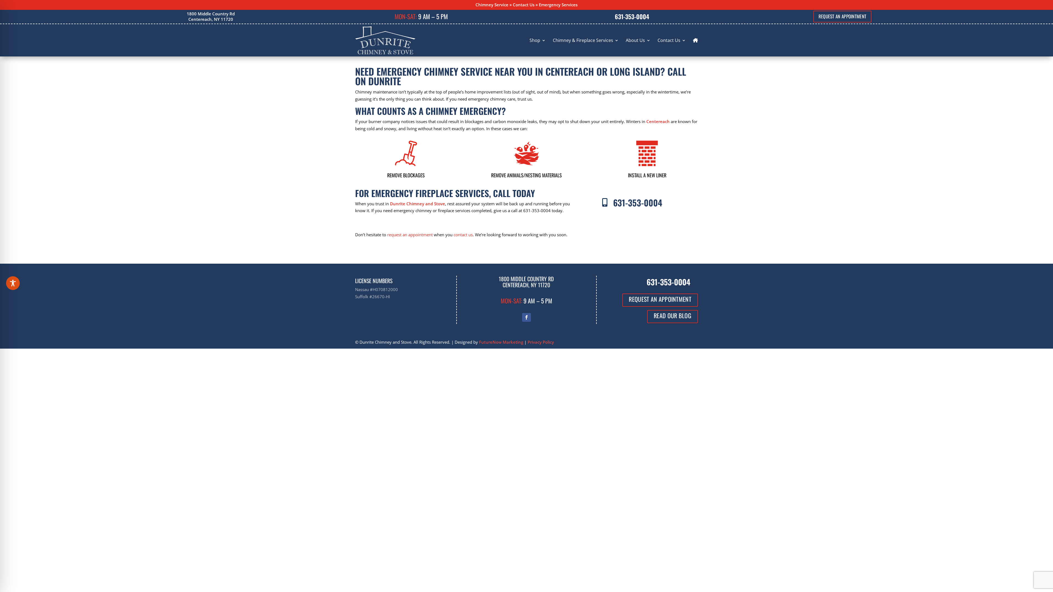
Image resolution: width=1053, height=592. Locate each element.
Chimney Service (491, 4)
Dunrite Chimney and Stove (417, 203)
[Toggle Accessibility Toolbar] (12, 283)
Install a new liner (647, 175)
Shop (535, 40)
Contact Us (523, 4)
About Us (635, 40)
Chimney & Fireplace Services (583, 40)
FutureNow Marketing (501, 342)
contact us (463, 234)
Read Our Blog (672, 315)
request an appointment (410, 234)
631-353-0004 (632, 16)
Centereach (658, 121)
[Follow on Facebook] (526, 317)
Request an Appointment (843, 16)
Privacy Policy (541, 342)
